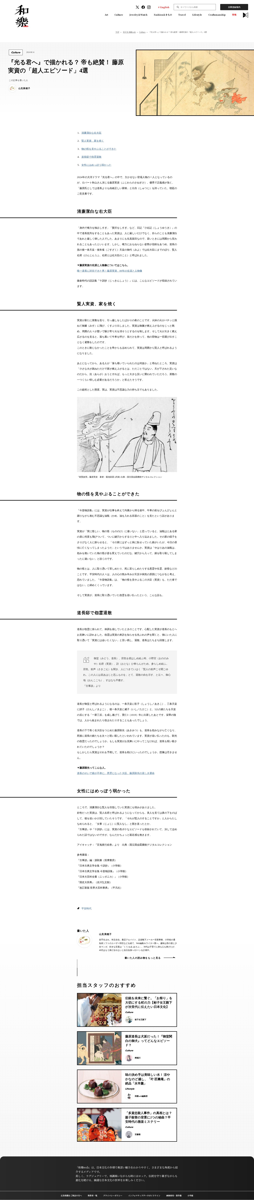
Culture (119, 14)
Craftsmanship (217, 14)
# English (163, 7)
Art (106, 14)
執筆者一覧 (92, 1195)
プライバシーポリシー (112, 1195)
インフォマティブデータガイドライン (144, 1195)
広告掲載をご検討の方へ (71, 1195)
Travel (182, 14)
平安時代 (86, 908)
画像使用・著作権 (174, 1195)
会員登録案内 (234, 7)
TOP (117, 32)
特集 (234, 14)
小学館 (190, 1195)
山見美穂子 (105, 934)
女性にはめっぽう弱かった (96, 165)
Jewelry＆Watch (138, 14)
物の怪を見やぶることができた (98, 149)
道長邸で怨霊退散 (91, 156)
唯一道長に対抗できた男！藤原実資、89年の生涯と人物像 (109, 270)
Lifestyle (197, 14)
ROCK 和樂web (129, 32)
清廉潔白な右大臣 (91, 132)
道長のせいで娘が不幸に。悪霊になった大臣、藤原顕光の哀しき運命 (115, 773)
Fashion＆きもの (163, 14)
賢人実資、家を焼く (92, 140)
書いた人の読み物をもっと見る (143, 958)
